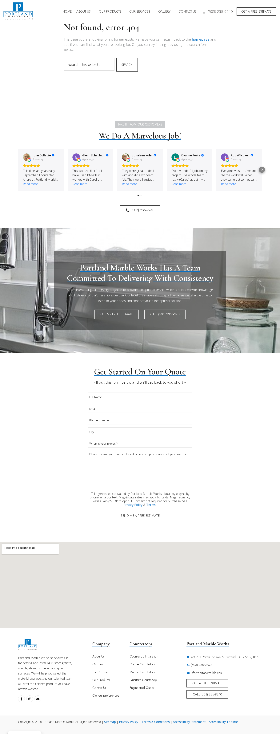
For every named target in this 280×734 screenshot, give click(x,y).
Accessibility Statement (189, 722)
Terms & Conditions (155, 722)
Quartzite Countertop (143, 680)
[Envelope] (37, 698)
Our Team (98, 664)
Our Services (139, 11)
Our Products (110, 11)
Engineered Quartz (142, 687)
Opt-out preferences (105, 695)
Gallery (164, 11)
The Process (100, 672)
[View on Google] (26, 157)
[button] (85, 11)
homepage (200, 39)
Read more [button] (30, 184)
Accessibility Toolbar (223, 722)
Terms (151, 505)
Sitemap (110, 722)
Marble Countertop (142, 672)
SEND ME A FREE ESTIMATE (140, 515)
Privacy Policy (132, 505)
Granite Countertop (142, 664)
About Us (83, 11)
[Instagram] (29, 698)
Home (67, 11)
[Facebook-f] (21, 698)
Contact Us (187, 11)
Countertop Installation (144, 656)
